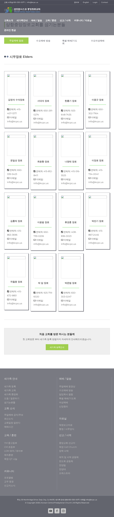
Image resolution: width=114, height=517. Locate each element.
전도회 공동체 (66, 461)
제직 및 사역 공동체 (69, 457)
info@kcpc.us (32, 2)
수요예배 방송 (66, 390)
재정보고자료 (65, 425)
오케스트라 (64, 473)
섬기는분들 (9, 402)
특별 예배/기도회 (67, 398)
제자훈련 (8, 455)
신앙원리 (63, 406)
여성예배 (63, 402)
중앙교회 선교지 (67, 443)
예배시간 (8, 427)
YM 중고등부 (10, 443)
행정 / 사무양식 (66, 429)
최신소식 (8, 418)
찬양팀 (62, 465)
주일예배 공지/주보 (13, 415)
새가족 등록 (10, 386)
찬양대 (62, 469)
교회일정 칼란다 (12, 422)
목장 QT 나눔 (10, 459)
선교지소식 (9, 485)
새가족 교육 (10, 390)
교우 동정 (9, 481)
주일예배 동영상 (67, 386)
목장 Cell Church (68, 447)
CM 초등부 (9, 447)
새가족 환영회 (11, 394)
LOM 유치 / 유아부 (13, 451)
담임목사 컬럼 (66, 394)
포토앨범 (8, 477)
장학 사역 (64, 451)
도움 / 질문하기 (11, 398)
